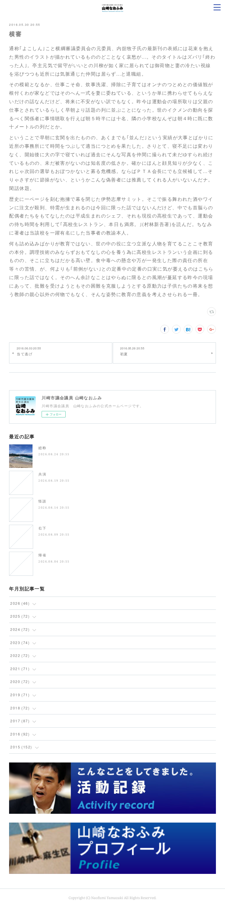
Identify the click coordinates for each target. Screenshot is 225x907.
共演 (42, 473)
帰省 (42, 554)
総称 (42, 447)
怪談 (42, 500)
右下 (42, 527)
